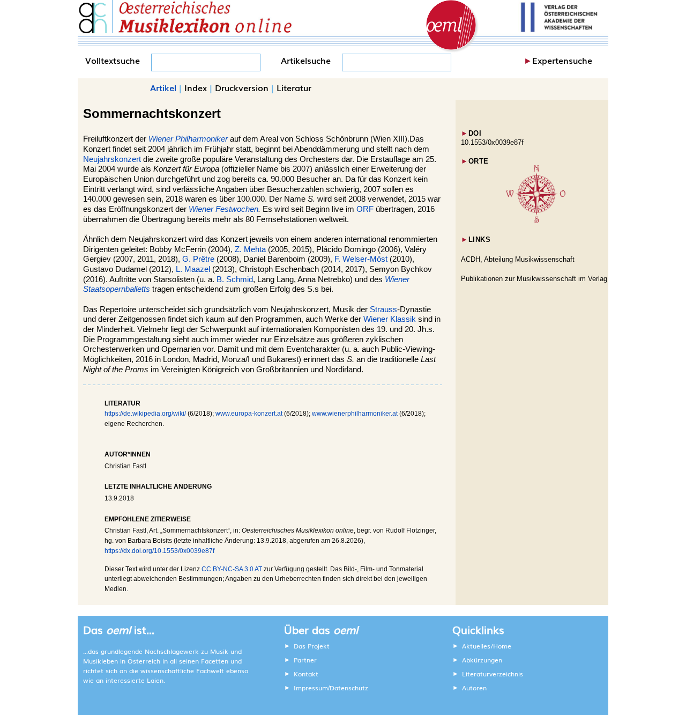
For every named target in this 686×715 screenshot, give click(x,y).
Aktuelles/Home (486, 646)
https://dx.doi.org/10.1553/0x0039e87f (159, 551)
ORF (365, 209)
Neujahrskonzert (112, 159)
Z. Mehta (250, 249)
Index (195, 87)
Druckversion (242, 87)
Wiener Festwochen (223, 209)
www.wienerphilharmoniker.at (355, 413)
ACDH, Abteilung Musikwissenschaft (518, 259)
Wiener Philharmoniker (188, 139)
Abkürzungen (482, 660)
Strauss (383, 309)
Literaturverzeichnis (492, 674)
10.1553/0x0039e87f (492, 142)
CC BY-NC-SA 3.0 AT (232, 569)
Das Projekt (312, 646)
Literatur (294, 87)
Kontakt (306, 674)
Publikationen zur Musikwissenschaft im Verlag (534, 279)
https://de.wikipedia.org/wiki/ (145, 413)
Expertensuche (562, 60)
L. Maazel (193, 269)
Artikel (163, 87)
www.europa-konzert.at (248, 413)
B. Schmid (235, 279)
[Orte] (535, 221)
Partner (305, 660)
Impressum (311, 687)
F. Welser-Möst (360, 259)
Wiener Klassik (389, 319)
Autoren (474, 687)
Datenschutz (349, 687)
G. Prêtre (198, 259)
